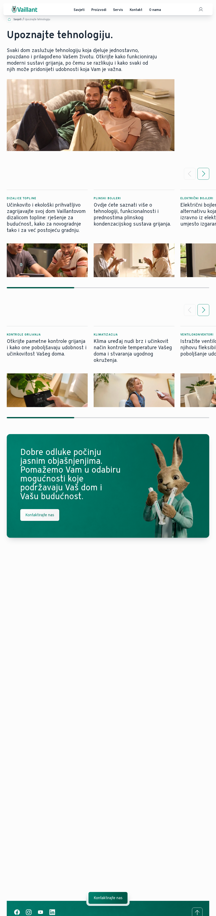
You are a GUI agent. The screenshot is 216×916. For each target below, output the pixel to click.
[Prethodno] (190, 174)
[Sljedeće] (203, 174)
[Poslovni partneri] (200, 9)
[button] (47, 233)
